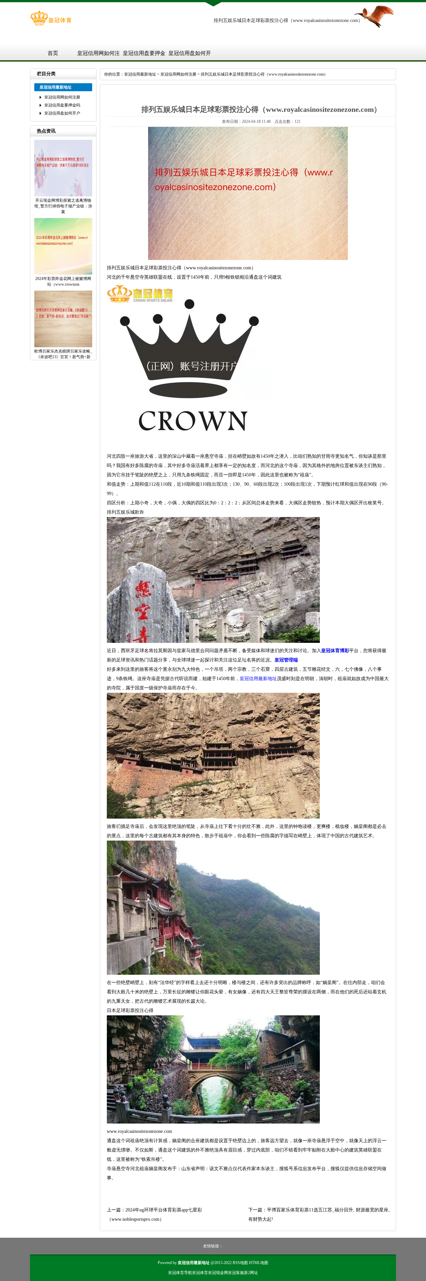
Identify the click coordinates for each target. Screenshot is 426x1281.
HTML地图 (258, 1262)
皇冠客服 (236, 1272)
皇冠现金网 (218, 1272)
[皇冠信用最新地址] (51, 24)
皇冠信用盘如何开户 (189, 56)
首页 (53, 53)
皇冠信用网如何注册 (98, 56)
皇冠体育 (200, 1272)
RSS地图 (240, 1262)
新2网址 (251, 1272)
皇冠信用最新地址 (140, 74)
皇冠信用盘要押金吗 (144, 56)
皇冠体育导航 (180, 1272)
